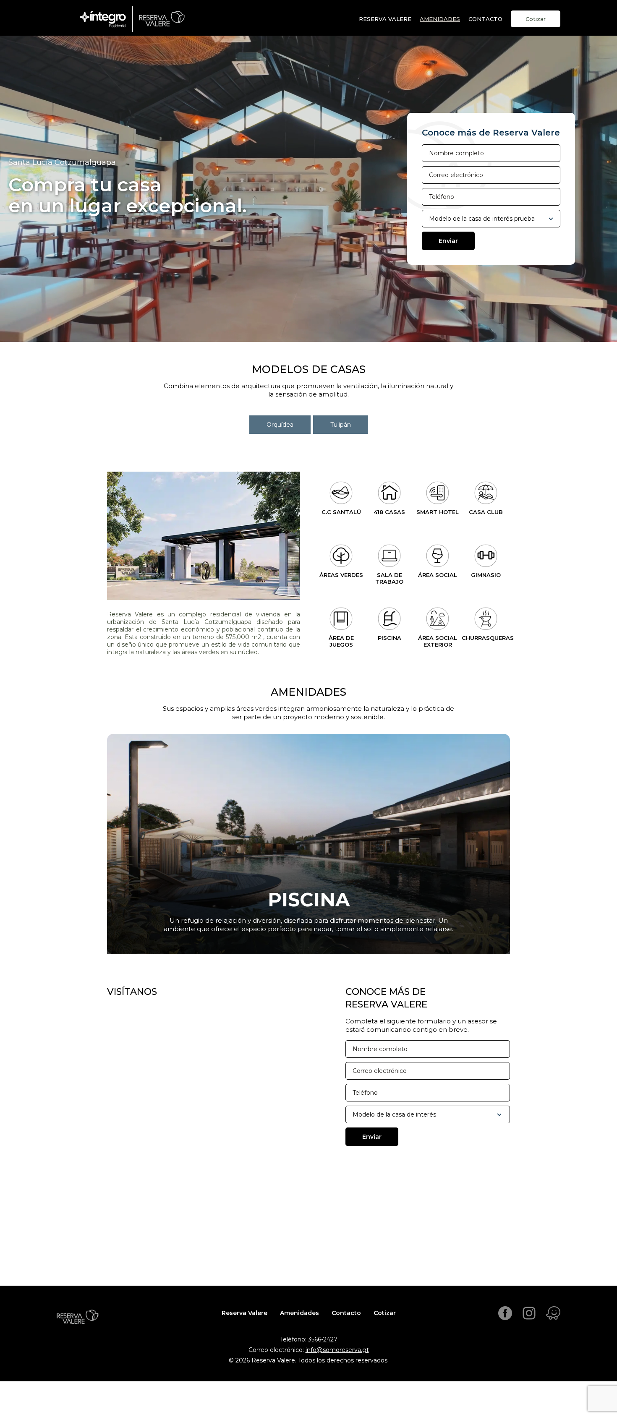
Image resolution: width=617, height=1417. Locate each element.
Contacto (346, 1313)
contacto (485, 19)
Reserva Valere (385, 19)
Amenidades (440, 19)
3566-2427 (322, 1339)
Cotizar (535, 19)
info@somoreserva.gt (337, 1350)
